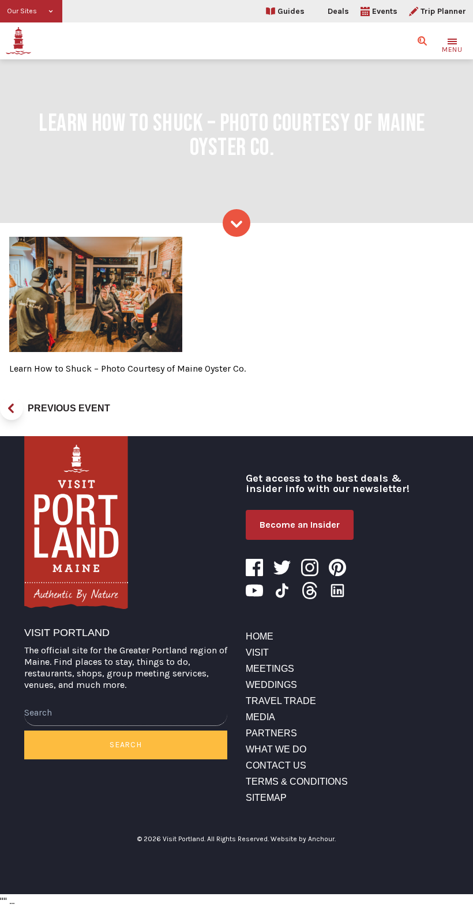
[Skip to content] (236, 223)
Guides (291, 11)
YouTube (254, 590)
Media (260, 717)
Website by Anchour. (303, 839)
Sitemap (266, 798)
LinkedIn (337, 590)
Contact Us (276, 765)
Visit (257, 652)
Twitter (282, 567)
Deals (338, 11)
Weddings (271, 685)
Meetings (270, 669)
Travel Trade (281, 701)
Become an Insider (300, 524)
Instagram (309, 567)
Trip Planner (443, 11)
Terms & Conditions (297, 781)
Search (125, 745)
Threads (309, 590)
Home (259, 636)
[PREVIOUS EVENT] (11, 408)
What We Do (276, 749)
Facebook (254, 567)
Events (384, 11)
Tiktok (282, 590)
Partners (271, 733)
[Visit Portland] (18, 40)
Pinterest (337, 567)
